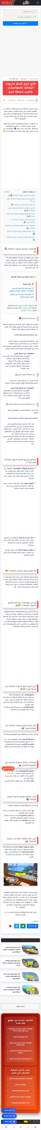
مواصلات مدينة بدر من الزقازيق (20, 1097)
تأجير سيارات (27, 308)
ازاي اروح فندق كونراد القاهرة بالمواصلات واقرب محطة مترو (11, 990)
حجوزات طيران (23, 305)
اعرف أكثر (30, 1122)
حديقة (30, 820)
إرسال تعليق (20, 1006)
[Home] (35, 1127)
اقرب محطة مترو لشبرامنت (20, 1103)
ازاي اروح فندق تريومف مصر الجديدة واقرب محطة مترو (11, 963)
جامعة (32, 742)
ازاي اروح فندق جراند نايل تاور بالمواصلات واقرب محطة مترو (11, 976)
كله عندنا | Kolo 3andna (19, 1122)
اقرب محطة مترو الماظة (20, 1091)
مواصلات (32, 763)
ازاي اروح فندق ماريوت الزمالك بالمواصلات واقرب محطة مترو (11, 950)
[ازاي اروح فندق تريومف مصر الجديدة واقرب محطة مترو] (30, 963)
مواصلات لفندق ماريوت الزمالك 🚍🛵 (21, 195)
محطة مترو (12, 773)
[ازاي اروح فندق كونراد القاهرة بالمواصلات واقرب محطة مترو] (30, 989)
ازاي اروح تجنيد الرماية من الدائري (20, 1059)
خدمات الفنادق (26, 310)
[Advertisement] (20, 51)
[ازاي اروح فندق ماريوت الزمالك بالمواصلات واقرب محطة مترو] (30, 949)
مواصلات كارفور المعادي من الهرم (20, 1079)
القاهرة (28, 810)
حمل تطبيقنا (9, 1116)
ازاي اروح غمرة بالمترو (20, 1037)
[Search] (3, 2)
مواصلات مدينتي (20, 1085)
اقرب (34, 797)
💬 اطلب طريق (8, 768)
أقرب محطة (9, 1110)
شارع (5, 739)
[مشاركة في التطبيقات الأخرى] (10, 926)
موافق (25, 1121)
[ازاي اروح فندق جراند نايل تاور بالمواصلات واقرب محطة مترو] (30, 976)
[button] (7, 2)
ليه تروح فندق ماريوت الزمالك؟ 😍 (23, 205)
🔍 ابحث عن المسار (20, 23)
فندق (6, 912)
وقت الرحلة (10, 1122)
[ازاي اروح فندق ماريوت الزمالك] (20, 874)
